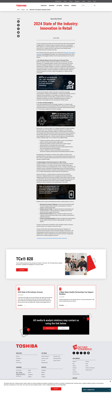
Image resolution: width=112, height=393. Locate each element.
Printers (29, 372)
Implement (43, 370)
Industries (19, 353)
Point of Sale (18, 370)
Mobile (29, 370)
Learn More (22, 269)
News (87, 363)
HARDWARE (51, 5)
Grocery (17, 356)
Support (83, 1)
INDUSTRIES (44, 5)
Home (18, 9)
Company (23, 9)
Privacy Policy (63, 384)
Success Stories (76, 374)
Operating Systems (57, 358)
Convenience (18, 358)
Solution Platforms (45, 356)
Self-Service (18, 376)
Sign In (94, 1)
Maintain (43, 374)
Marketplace (77, 1)
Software (44, 353)
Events (87, 365)
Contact (89, 1)
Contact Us (63, 328)
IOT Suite (43, 360)
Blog (27, 9)
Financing (43, 376)
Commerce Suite (44, 358)
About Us (74, 361)
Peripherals (30, 374)
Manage (43, 372)
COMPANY (73, 5)
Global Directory (58, 1)
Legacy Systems (56, 360)
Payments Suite (56, 356)
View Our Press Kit (50, 328)
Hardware (19, 367)
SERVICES (66, 5)
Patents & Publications (90, 367)
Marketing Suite (44, 362)
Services (43, 367)
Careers (65, 1)
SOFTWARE (59, 5)
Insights (74, 365)
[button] (18, 32)
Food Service (19, 362)
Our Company (76, 358)
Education (75, 367)
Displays (29, 376)
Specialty (18, 360)
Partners (70, 1)
